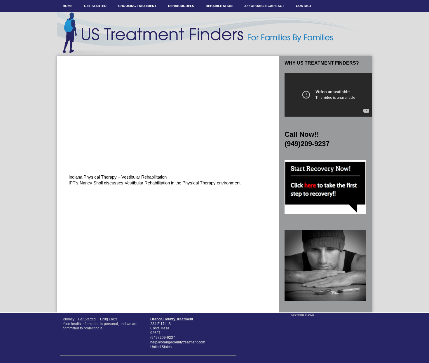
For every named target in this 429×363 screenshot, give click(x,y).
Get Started (87, 319)
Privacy (68, 319)
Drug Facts (108, 319)
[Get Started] (325, 216)
